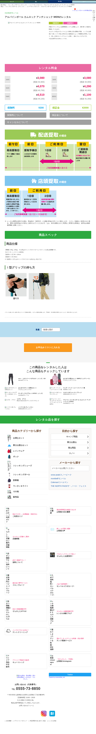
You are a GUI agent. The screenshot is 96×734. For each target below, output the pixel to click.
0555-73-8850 (28, 688)
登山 (36, 1)
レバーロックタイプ (36, 5)
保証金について (60, 115)
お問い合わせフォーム (26, 705)
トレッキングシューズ (22, 466)
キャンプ (12, 1)
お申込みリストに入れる (48, 347)
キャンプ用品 (72, 437)
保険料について (15, 115)
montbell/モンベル (11, 13)
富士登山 (60, 1)
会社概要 (8, 721)
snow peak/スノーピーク (61, 475)
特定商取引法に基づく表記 (38, 721)
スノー (72, 453)
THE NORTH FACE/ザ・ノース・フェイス (68, 486)
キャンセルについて (17, 122)
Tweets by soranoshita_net (57, 677)
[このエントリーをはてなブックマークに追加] (52, 713)
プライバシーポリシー (20, 721)
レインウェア (18, 451)
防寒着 (16, 480)
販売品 (16, 497)
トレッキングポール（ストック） (18, 5)
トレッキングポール (21, 475)
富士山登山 (72, 442)
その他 (16, 492)
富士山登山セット (20, 445)
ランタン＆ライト (20, 486)
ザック (16, 457)
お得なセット (18, 438)
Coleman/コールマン (59, 482)
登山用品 (72, 448)
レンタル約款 (52, 721)
